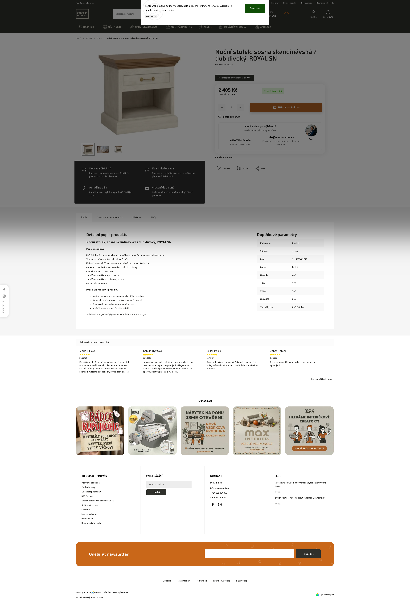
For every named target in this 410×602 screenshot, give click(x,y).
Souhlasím (255, 8)
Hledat (156, 492)
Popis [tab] (84, 217)
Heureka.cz (201, 580)
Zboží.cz (167, 580)
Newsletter (3, 307)
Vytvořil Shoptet (327, 594)
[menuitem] (87, 27)
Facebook (212, 504)
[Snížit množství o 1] (222, 107)
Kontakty (275, 3)
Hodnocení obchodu (325, 3)
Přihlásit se (308, 554)
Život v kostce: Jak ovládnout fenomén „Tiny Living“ (300, 498)
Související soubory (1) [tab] (110, 217)
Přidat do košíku (288, 107)
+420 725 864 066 (240, 141)
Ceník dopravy (88, 487)
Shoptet (86, 597)
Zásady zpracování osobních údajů (98, 500)
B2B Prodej (241, 580)
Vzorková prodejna (91, 482)
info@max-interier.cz (281, 137)
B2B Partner (87, 496)
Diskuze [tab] (136, 217)
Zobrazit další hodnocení (320, 379)
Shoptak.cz (101, 597)
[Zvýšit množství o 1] (240, 107)
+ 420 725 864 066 (218, 493)
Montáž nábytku (289, 3)
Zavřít (315, 178)
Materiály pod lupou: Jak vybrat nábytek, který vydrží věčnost (300, 484)
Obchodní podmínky (91, 491)
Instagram (219, 504)
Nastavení (151, 16)
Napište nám (306, 3)
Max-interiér (184, 580)
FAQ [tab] (153, 217)
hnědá (295, 267)
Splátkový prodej (90, 505)
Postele (296, 243)
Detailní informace (224, 157)
